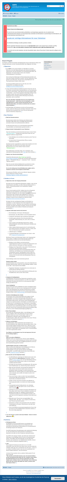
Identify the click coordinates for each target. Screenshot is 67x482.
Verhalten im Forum (48, 67)
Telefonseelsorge (21, 292)
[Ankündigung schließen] (63, 19)
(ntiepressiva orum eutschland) (14, 86)
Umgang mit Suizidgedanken (18, 234)
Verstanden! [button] (57, 478)
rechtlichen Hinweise (15, 352)
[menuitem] (12, 14)
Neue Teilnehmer (47, 65)
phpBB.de (39, 471)
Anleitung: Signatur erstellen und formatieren (16, 175)
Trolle (24, 152)
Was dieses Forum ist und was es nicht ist (15, 198)
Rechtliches (46, 68)
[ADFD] (7, 7)
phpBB (29, 470)
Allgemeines (46, 63)
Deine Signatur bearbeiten (12, 158)
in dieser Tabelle (16, 359)
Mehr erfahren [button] (13, 479)
